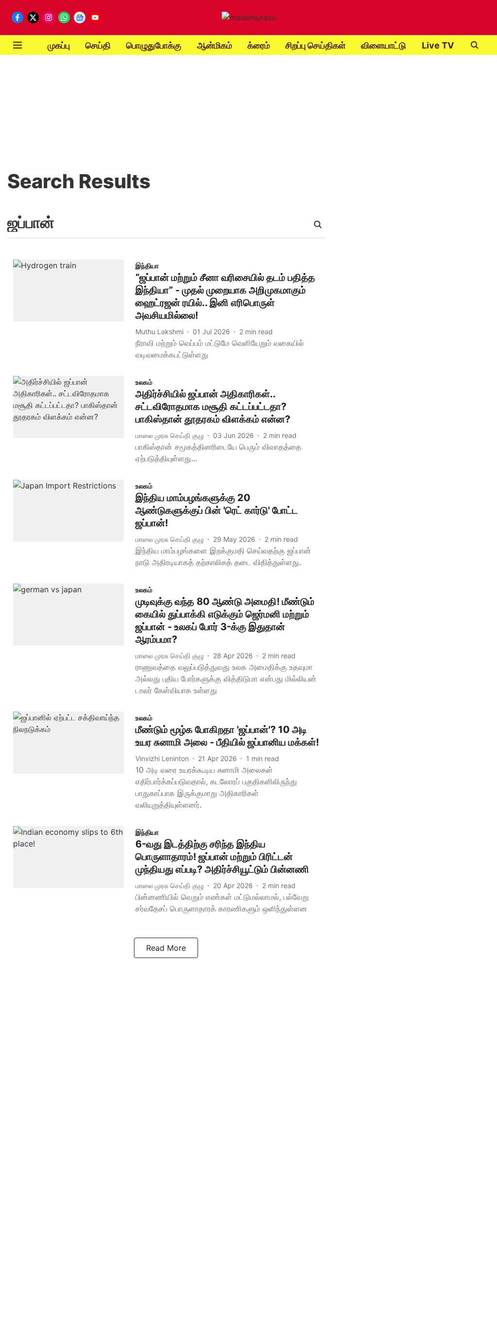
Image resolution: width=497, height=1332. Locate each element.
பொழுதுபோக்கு (154, 45)
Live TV (438, 45)
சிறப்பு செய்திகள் (315, 45)
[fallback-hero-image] (74, 312)
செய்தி (98, 45)
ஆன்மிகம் (214, 45)
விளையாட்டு (383, 45)
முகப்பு (59, 45)
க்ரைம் (259, 45)
